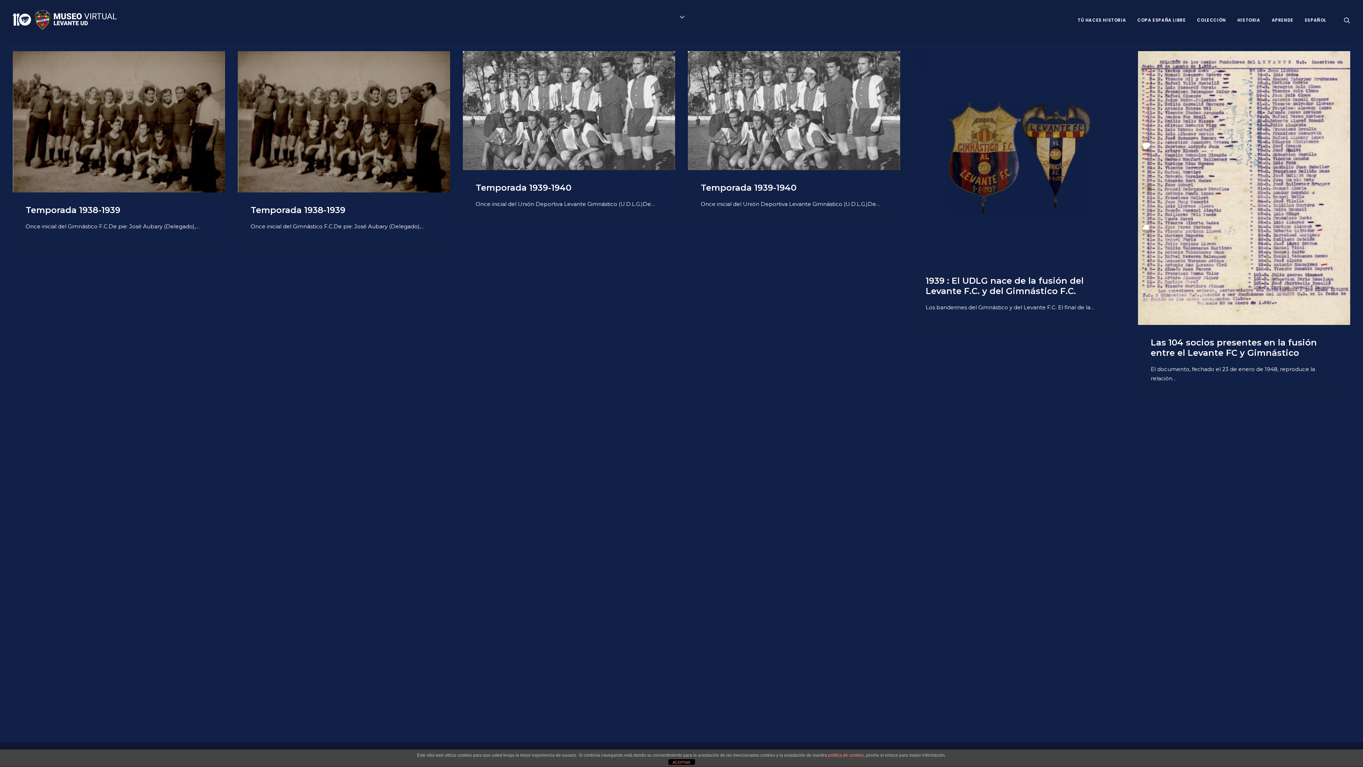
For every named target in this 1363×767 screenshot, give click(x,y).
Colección (1211, 20)
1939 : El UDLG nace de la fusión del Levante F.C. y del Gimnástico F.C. (1005, 286)
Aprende (1282, 20)
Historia (1248, 20)
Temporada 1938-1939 (73, 210)
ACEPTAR (681, 762)
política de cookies (846, 755)
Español (1315, 20)
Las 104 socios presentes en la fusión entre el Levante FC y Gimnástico (1234, 347)
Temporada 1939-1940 (523, 188)
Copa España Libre (1161, 20)
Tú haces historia (1102, 20)
